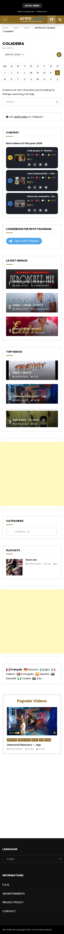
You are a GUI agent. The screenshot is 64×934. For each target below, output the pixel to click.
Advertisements (13, 893)
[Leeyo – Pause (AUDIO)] (32, 302)
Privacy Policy (12, 902)
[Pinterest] (46, 164)
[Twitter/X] (35, 164)
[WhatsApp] (40, 164)
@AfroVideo (21, 116)
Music (27, 27)
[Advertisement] (32, 474)
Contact (9, 911)
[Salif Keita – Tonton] (32, 417)
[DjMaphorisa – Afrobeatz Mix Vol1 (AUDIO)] (32, 279)
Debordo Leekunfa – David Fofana (41, 196)
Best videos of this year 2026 (24, 143)
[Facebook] (29, 164)
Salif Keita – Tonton (26, 420)
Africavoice (21, 285)
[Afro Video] (32, 19)
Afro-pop (12, 740)
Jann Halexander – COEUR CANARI (41, 173)
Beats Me (31, 559)
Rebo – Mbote (22, 373)
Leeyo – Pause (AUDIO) (28, 305)
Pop (41, 740)
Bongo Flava (24, 740)
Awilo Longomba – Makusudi (32, 11)
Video (16, 27)
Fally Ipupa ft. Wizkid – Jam (41, 150)
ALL (5, 66)
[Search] (60, 19)
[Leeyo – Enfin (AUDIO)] (32, 326)
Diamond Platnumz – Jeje (29, 396)
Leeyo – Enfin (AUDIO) (27, 329)
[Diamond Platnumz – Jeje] (32, 394)
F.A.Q (5, 885)
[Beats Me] (14, 567)
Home (5, 27)
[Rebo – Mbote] (32, 370)
